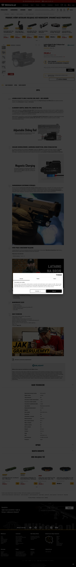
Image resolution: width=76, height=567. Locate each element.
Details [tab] (38, 278)
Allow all (54, 291)
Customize (37, 291)
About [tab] (54, 278)
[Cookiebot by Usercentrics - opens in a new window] (57, 275)
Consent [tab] (21, 278)
